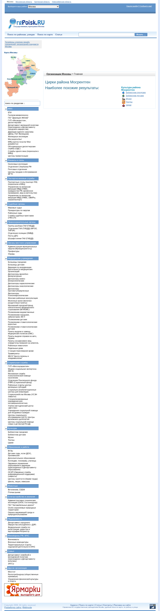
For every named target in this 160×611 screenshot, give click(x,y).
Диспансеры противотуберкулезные (18, 290)
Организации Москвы (58, 74)
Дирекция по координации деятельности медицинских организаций (20, 269)
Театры (129, 102)
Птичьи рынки (14, 492)
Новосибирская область (61, 2)
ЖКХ (10, 109)
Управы (11, 254)
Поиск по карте (45, 34)
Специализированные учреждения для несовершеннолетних (18, 401)
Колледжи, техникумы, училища (22, 461)
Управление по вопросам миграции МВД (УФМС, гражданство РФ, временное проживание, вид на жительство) (22, 190)
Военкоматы (13, 539)
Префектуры (13, 251)
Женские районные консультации (23, 298)
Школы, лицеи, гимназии (19, 481)
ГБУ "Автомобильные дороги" (21, 505)
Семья (11, 551)
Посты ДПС (13, 236)
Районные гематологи (18, 346)
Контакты (107, 605)
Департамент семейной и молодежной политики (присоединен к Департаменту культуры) (21, 558)
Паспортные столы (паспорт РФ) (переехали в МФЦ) (22, 183)
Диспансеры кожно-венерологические (16, 280)
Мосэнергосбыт (15, 139)
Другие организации (17, 568)
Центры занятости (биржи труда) (23, 479)
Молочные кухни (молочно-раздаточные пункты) (20, 302)
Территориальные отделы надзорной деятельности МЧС (21, 546)
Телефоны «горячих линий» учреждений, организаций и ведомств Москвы (21, 44)
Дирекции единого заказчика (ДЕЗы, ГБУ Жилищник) (20, 133)
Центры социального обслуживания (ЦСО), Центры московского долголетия (21, 417)
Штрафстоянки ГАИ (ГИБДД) (20, 238)
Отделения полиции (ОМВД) (20, 233)
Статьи (58, 34)
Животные (13, 486)
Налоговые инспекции (18, 164)
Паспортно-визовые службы (21, 178)
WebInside (27, 607)
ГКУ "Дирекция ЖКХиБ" (18, 118)
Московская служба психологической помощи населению (19, 376)
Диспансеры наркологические (21, 283)
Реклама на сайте (122, 605)
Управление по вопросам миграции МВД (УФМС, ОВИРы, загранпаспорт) (22, 198)
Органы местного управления (22, 243)
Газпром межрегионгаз (18, 115)
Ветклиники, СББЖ (16, 490)
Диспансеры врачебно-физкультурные (18, 275)
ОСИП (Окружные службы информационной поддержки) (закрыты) (21, 474)
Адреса (73, 605)
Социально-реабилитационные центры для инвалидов (22, 391)
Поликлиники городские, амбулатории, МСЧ (19, 316)
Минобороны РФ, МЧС (18, 536)
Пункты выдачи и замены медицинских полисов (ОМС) (20, 332)
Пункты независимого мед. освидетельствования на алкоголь (23, 342)
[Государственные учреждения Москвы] (26, 29)
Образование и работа (18, 447)
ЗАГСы (11, 564)
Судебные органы (16, 204)
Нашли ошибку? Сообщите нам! (139, 6)
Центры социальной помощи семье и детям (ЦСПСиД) (21, 423)
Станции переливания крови (21, 351)
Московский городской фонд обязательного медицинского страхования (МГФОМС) (21, 307)
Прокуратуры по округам (19, 210)
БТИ (10, 112)
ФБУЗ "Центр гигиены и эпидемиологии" (18, 357)
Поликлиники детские (17, 319)
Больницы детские (16, 265)
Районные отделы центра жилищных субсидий (19, 386)
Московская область (24, 2)
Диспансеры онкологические (20, 286)
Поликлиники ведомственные (21, 312)
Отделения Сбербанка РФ (19, 167)
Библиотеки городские (136, 92)
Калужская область (42, 2)
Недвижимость (15, 519)
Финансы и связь (16, 160)
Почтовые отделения (17, 169)
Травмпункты (14, 353)
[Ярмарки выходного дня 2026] (21, 589)
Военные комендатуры (18, 542)
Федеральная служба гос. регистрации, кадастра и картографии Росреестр (19, 529)
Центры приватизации (18, 156)
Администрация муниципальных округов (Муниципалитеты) (22, 248)
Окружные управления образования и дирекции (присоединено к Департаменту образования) (22, 466)
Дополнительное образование (21, 458)
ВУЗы (10, 451)
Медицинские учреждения (20, 258)
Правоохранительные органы (21, 222)
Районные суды (15, 213)
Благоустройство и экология (21, 496)
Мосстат (11, 572)
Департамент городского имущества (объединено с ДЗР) (22, 524)
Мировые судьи (15, 208)
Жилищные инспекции (18, 137)
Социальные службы (18, 362)
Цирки (128, 105)
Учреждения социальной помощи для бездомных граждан (23, 411)
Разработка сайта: (13, 607)
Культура (12, 428)
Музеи (129, 99)
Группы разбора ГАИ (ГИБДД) (21, 226)
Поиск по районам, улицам (21, 34)
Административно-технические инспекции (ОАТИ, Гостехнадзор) (22, 501)
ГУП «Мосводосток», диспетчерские (17, 121)
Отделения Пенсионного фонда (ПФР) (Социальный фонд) (22, 381)
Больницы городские (17, 262)
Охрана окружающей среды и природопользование (21, 513)
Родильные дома (15, 348)
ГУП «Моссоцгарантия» (18, 366)
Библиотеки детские (135, 96)
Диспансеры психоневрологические (18, 294)
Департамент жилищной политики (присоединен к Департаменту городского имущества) (23, 127)
